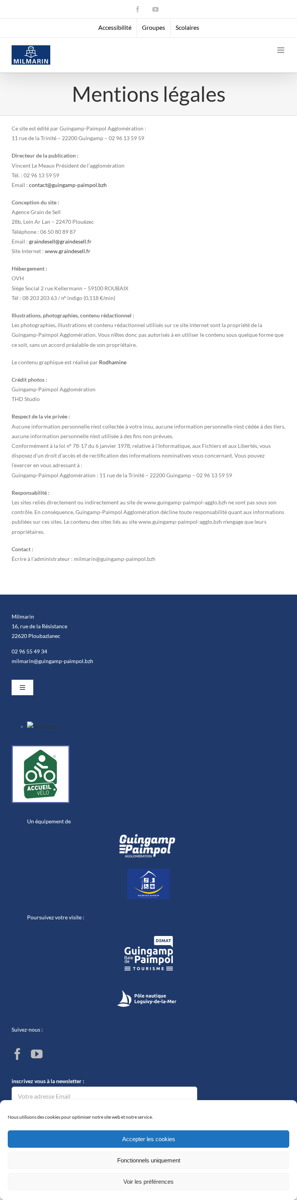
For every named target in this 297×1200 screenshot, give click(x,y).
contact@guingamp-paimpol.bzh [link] (68, 185)
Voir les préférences (148, 1181)
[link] (138, 9)
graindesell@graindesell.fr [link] (60, 241)
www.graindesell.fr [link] (67, 251)
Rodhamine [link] (112, 362)
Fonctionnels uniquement (148, 1160)
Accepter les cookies (148, 1139)
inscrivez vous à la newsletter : (48, 1081)
